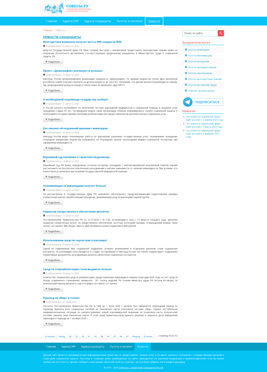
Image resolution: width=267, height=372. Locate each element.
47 (127, 336)
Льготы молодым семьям (202, 67)
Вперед (136, 336)
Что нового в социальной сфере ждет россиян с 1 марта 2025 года (204, 125)
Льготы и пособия (129, 21)
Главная (51, 21)
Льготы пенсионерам (200, 73)
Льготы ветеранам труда (202, 84)
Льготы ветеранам (198, 61)
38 (70, 336)
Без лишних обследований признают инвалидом (75, 128)
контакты (180, 361)
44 (108, 336)
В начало (50, 336)
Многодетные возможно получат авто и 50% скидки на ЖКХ (82, 42)
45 (114, 336)
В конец (148, 336)
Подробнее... (54, 61)
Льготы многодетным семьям (204, 78)
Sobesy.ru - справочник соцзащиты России (141, 367)
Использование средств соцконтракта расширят (75, 240)
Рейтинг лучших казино (201, 90)
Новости (154, 21)
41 (89, 336)
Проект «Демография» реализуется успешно (72, 70)
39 (76, 336)
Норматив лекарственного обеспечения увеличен (76, 211)
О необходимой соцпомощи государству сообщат (75, 99)
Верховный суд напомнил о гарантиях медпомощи (76, 157)
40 (83, 336)
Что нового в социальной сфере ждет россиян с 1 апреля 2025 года (204, 118)
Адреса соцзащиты (97, 21)
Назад (62, 336)
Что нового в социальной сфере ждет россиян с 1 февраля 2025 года (203, 133)
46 (121, 336)
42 (95, 336)
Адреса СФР (71, 21)
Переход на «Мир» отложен (61, 298)
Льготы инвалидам (198, 49)
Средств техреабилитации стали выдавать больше (77, 269)
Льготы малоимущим (200, 55)
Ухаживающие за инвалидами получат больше (74, 185)
